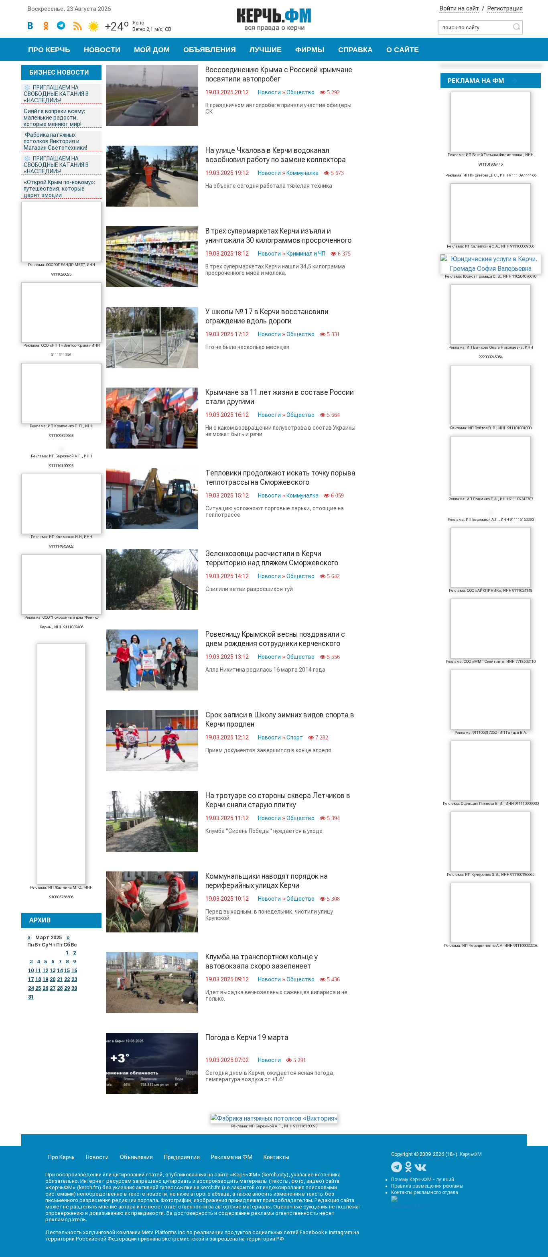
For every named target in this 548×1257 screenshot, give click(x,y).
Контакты (276, 1157)
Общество (300, 92)
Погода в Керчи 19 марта (246, 1037)
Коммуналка (302, 173)
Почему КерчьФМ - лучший (422, 1179)
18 (38, 979)
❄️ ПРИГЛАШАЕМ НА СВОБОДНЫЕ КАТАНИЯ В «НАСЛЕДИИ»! (56, 94)
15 (67, 970)
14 (60, 970)
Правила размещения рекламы (427, 1186)
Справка (355, 50)
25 (38, 988)
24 (31, 988)
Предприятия (182, 1157)
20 (52, 979)
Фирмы (310, 50)
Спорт (294, 737)
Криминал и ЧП (305, 253)
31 (31, 997)
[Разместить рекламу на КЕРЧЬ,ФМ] (515, 80)
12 (45, 970)
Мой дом (152, 50)
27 (52, 988)
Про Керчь (49, 50)
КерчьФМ (471, 1154)
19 (45, 979)
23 (74, 979)
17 (31, 979)
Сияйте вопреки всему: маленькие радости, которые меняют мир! (54, 117)
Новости (102, 50)
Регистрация (505, 8)
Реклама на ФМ (231, 1157)
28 (60, 988)
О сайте (402, 50)
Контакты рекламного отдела (424, 1192)
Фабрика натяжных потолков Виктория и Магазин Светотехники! (56, 141)
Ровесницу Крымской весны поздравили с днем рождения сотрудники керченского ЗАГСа (275, 643)
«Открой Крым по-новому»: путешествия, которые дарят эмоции (59, 188)
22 (67, 979)
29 (67, 988)
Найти (516, 26)
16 (74, 970)
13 (52, 970)
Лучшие (266, 50)
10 (31, 970)
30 (74, 988)
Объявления (209, 50)
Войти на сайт (459, 8)
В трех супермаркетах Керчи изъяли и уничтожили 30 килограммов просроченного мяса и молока (278, 240)
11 (38, 970)
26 (45, 988)
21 (60, 979)
